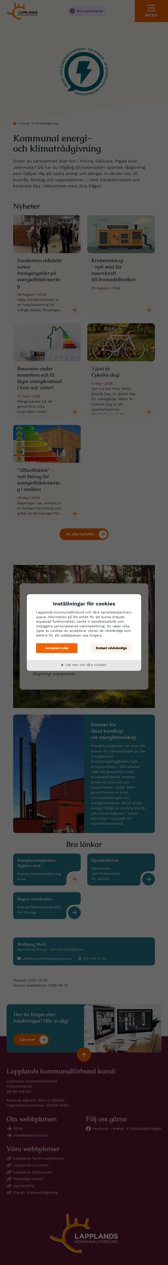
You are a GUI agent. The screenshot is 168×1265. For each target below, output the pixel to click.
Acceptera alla (56, 648)
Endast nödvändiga (111, 648)
